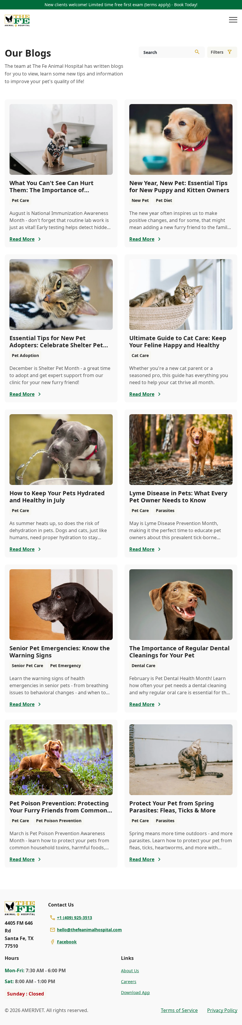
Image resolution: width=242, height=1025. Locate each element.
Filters (217, 52)
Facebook (67, 942)
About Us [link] (130, 970)
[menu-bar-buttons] (233, 20)
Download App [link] (135, 992)
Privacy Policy (222, 1010)
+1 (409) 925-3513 (74, 917)
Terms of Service (179, 1010)
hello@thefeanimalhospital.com (89, 929)
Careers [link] (128, 981)
